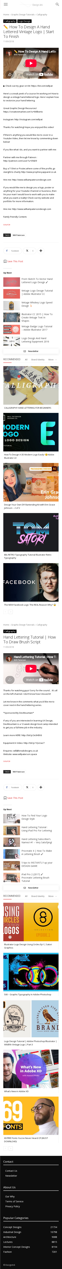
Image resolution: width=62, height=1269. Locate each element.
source (6, 224)
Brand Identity (37, 359)
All (26, 359)
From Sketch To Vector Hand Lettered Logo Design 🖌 (37, 280)
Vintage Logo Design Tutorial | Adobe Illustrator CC (37, 292)
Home (6, 14)
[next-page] (11, 612)
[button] (13, 261)
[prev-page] (5, 612)
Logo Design (24, 21)
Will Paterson (19, 235)
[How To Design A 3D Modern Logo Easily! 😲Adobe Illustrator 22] (31, 432)
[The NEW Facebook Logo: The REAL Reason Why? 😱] (31, 582)
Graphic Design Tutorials (22, 14)
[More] (40, 251)
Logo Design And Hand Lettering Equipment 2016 (35, 340)
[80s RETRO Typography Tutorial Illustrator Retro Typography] (31, 532)
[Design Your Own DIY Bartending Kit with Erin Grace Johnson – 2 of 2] (31, 482)
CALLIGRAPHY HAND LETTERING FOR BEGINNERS (27, 407)
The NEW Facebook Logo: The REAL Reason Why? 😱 (30, 604)
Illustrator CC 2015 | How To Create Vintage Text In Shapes (37, 317)
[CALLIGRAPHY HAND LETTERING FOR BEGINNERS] (31, 385)
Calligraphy (42, 14)
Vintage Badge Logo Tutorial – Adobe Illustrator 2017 (36, 328)
